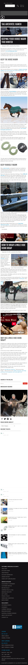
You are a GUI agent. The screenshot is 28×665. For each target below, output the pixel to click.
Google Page (10, 658)
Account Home (6, 570)
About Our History (7, 615)
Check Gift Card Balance (8, 578)
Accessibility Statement (8, 583)
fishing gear (22, 278)
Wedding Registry (7, 592)
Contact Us (5, 617)
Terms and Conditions (8, 598)
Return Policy (6, 587)
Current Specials (6, 609)
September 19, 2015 (6, 252)
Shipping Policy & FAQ (7, 589)
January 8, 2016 (5, 45)
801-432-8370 (4, 643)
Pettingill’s (3, 258)
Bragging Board (6, 611)
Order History (6, 576)
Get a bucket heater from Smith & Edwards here (14, 70)
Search (25, 383)
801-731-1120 (4, 633)
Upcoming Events (6, 605)
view (11, 51)
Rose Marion (16, 45)
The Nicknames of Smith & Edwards (17, 534)
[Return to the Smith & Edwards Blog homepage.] (2, 17)
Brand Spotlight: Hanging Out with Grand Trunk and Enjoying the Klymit (17, 553)
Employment (5, 600)
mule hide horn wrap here (9, 369)
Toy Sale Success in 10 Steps (15, 499)
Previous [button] (2, 403)
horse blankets (13, 91)
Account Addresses (7, 574)
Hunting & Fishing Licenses (9, 613)
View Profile (5, 572)
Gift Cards (5, 594)
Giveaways (4, 607)
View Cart (4, 568)
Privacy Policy (6, 596)
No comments (4, 229)
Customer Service (7, 585)
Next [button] (26, 403)
